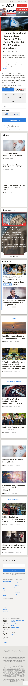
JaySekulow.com (7, 581)
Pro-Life (24, 51)
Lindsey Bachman (8, 51)
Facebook (5, 583)
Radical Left (6, 307)
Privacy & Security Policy (13, 651)
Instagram (5, 590)
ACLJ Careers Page (15, 634)
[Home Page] (10, 5)
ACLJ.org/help (6, 657)
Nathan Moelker (8, 524)
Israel (14, 318)
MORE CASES (14, 312)
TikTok (4, 595)
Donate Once (8, 90)
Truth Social (6, 593)
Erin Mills (6, 493)
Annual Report (20, 651)
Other (14, 101)
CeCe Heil (6, 432)
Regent (4, 588)
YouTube (5, 604)
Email (5, 106)
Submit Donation (14, 120)
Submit (14, 570)
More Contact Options (6, 641)
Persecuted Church (14, 381)
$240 (20, 97)
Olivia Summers (9, 158)
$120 (8, 97)
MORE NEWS (14, 204)
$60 (22, 94)
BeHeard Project (15, 627)
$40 (14, 94)
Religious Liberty (14, 499)
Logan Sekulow (9, 169)
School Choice (7, 284)
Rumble (5, 609)
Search (13, 1)
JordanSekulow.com (19, 582)
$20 (6, 94)
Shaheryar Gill (8, 193)
